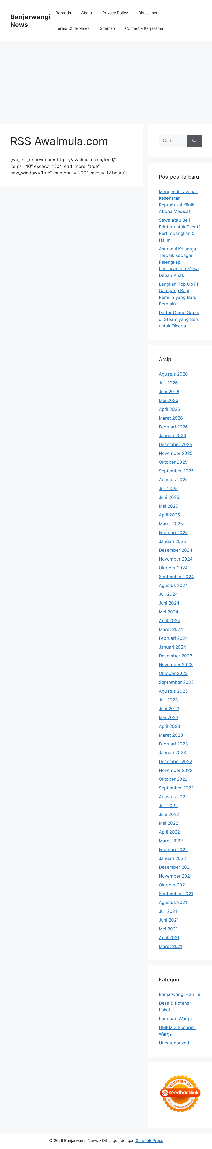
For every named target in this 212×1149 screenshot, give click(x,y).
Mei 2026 (168, 400)
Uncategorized (174, 1042)
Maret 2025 (171, 523)
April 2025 (169, 515)
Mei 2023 (168, 717)
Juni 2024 (169, 603)
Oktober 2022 (173, 779)
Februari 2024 (173, 638)
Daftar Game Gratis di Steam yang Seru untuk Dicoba (179, 319)
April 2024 (169, 620)
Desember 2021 (175, 867)
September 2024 (176, 576)
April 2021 (169, 937)
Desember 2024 (175, 550)
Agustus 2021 (173, 902)
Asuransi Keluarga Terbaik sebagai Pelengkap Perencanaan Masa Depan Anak (179, 262)
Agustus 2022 (173, 796)
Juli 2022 (168, 805)
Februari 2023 (173, 743)
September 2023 (176, 682)
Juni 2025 (169, 497)
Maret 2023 (171, 735)
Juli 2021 (168, 911)
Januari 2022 (172, 858)
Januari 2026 (172, 435)
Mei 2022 (168, 823)
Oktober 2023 (173, 673)
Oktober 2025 (173, 462)
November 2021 (175, 876)
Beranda (63, 12)
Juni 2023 (169, 708)
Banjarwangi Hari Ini (179, 994)
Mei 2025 (168, 506)
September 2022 (176, 788)
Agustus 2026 (173, 374)
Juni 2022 (169, 814)
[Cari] (194, 141)
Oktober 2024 (173, 567)
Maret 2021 (170, 946)
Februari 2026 (173, 426)
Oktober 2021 (173, 884)
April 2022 (169, 832)
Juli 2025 (168, 488)
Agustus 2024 (173, 585)
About (86, 12)
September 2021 (176, 893)
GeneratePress (149, 1140)
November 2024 (176, 559)
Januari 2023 (172, 752)
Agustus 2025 (173, 479)
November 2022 (175, 770)
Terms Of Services (72, 28)
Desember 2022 (175, 761)
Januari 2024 (172, 647)
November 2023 (176, 664)
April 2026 (169, 409)
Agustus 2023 (173, 691)
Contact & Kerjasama (144, 28)
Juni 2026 (169, 391)
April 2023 (169, 726)
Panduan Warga (175, 1018)
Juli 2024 (168, 594)
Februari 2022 (173, 849)
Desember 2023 (175, 655)
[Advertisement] (106, 80)
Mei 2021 (168, 928)
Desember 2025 (175, 444)
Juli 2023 (168, 699)
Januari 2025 (172, 541)
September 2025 (176, 470)
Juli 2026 (168, 382)
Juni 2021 (169, 920)
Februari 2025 (173, 532)
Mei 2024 (168, 611)
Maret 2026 (171, 418)
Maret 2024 (171, 629)
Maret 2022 (171, 840)
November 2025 (175, 453)
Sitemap (107, 28)
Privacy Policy (115, 12)
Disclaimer (148, 12)
